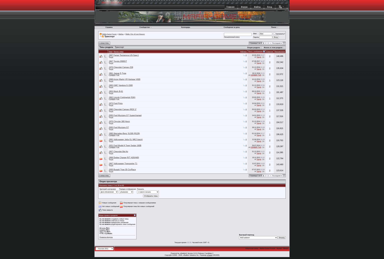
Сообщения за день (232, 27)
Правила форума (106, 237)
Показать (140, 189)
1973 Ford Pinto (116, 103)
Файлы (257, 7)
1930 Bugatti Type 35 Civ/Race (122, 169)
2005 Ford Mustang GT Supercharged (125, 115)
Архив (279, 248)
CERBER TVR (114, 75)
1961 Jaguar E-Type (117, 73)
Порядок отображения (127, 189)
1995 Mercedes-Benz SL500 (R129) (124, 133)
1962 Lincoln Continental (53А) (122, 97)
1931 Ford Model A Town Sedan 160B (125, 145)
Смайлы (102, 230)
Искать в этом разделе (273, 47)
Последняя (277, 43)
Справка (108, 27)
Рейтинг (243, 51)
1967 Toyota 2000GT (118, 61)
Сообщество (145, 27)
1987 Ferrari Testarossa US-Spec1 (124, 55)
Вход (269, 7)
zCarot (209, 255)
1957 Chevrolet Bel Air (118, 151)
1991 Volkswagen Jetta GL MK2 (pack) (126, 139)
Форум (244, 7)
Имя (254, 33)
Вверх (285, 248)
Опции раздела (253, 47)
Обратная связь (251, 248)
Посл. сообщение (255, 51)
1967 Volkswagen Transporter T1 (123, 163)
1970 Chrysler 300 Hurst (119, 121)
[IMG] (101, 232)
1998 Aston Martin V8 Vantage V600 (124, 79)
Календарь (185, 27)
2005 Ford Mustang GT (119, 127)
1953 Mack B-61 (116, 91)
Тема (110, 51)
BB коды (102, 228)
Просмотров (279, 51)
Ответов (269, 51)
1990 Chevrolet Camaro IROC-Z (122, 109)
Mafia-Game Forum (109, 34)
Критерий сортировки (108, 189)
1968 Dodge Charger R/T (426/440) (124, 157)
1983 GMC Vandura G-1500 (121, 85)
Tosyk (111, 57)
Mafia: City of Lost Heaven (135, 34)
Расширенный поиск (232, 37)
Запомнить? (280, 34)
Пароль (256, 37)
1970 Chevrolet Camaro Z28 (121, 67)
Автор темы (118, 51)
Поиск (273, 27)
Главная (230, 7)
